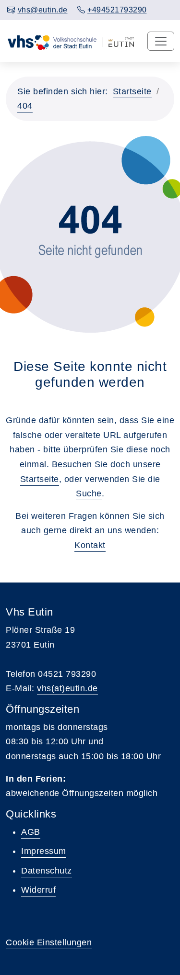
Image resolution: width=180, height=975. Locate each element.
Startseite (132, 91)
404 (25, 106)
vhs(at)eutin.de (67, 688)
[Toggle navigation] (160, 41)
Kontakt (90, 545)
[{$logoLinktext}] (52, 41)
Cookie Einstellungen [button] (49, 942)
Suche (89, 493)
